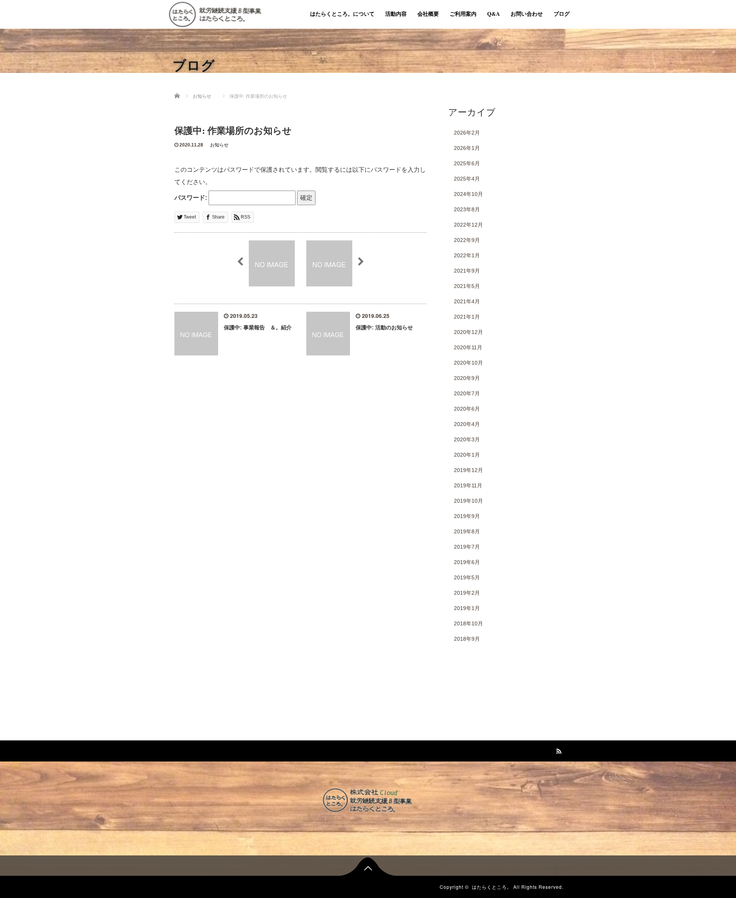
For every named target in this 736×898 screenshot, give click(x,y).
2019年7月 (467, 547)
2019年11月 (468, 485)
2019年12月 (468, 470)
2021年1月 (467, 317)
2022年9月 (467, 240)
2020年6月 (467, 409)
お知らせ (219, 145)
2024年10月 (468, 194)
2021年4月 (467, 301)
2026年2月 (467, 133)
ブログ (562, 14)
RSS (558, 750)
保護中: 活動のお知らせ (384, 327)
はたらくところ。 (492, 886)
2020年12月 (468, 332)
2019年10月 (468, 501)
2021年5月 (467, 286)
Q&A (493, 14)
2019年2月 (467, 593)
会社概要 (428, 14)
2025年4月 (467, 179)
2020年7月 (467, 393)
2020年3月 (467, 439)
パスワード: (191, 197)
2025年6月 (467, 163)
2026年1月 (467, 148)
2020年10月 (468, 363)
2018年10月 (468, 623)
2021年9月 (467, 271)
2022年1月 (467, 255)
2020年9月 (467, 378)
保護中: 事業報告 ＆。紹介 (258, 327)
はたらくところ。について (342, 14)
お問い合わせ (527, 14)
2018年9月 (467, 639)
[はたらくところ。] (215, 13)
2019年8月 (467, 531)
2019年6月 (467, 562)
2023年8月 (467, 209)
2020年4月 (467, 424)
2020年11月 (468, 347)
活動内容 (396, 14)
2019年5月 (467, 577)
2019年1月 (467, 608)
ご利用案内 (463, 14)
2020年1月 (467, 455)
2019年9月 (467, 516)
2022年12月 (468, 225)
